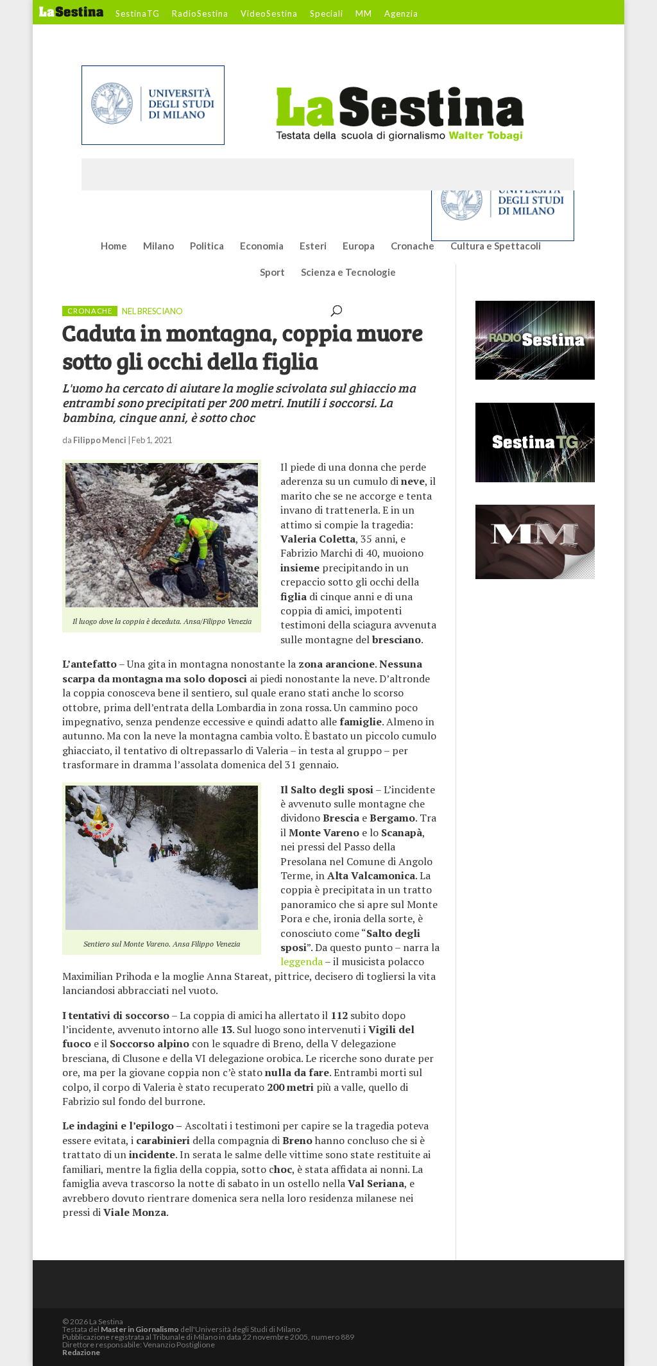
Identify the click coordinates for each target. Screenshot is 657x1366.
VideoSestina (269, 14)
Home (114, 246)
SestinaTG (137, 14)
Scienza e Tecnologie (348, 272)
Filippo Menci (99, 440)
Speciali (326, 14)
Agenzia (401, 14)
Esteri (313, 246)
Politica (207, 246)
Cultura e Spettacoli (495, 246)
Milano (158, 246)
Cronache (412, 246)
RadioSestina (200, 14)
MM (363, 14)
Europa (359, 246)
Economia (262, 246)
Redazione (81, 1352)
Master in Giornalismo (140, 1329)
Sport (272, 272)
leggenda (301, 961)
